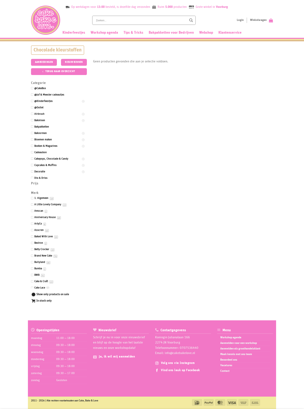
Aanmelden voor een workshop (238, 343)
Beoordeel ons (228, 359)
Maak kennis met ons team (236, 354)
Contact (225, 371)
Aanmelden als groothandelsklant (240, 348)
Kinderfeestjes (73, 33)
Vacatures (226, 365)
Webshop (206, 33)
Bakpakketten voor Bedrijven (171, 33)
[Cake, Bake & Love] (45, 20)
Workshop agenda (104, 33)
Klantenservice (230, 33)
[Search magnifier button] (191, 20)
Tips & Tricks (133, 33)
